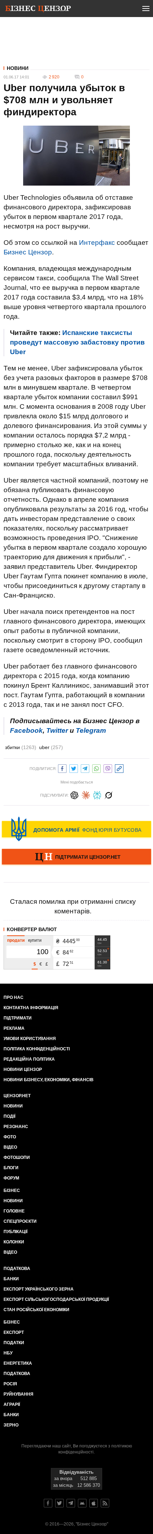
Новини (17, 68)
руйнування (18, 1394)
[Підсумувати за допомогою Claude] (85, 794)
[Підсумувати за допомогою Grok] (108, 794)
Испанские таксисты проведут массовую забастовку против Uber (77, 342)
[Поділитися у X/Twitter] (73, 768)
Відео (10, 1147)
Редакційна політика (29, 1059)
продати (16, 940)
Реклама (14, 1028)
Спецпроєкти (20, 1221)
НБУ (8, 1353)
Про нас (13, 997)
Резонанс (16, 1126)
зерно (11, 1425)
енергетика (18, 1363)
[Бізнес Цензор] (38, 10)
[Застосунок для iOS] (93, 1503)
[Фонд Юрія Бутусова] (76, 829)
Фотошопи (17, 1157)
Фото (10, 1136)
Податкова (17, 1268)
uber (51, 747)
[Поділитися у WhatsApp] (96, 768)
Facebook (26, 730)
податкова (17, 1373)
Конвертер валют (32, 929)
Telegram (91, 730)
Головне (14, 1211)
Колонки (14, 1241)
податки (14, 1342)
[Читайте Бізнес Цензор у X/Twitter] (59, 1503)
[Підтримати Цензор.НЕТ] (76, 857)
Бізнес (12, 1190)
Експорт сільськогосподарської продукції (56, 1299)
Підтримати (18, 1018)
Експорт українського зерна (39, 1289)
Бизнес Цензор (28, 252)
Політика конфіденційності (37, 1048)
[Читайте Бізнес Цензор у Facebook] (48, 1503)
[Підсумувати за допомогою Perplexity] (97, 794)
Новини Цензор (23, 1069)
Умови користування (30, 1038)
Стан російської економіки (36, 1309)
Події (9, 1116)
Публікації (15, 1231)
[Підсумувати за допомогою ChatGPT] (74, 794)
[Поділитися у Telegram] (85, 768)
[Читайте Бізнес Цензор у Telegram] (71, 1503)
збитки (20, 747)
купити (35, 940)
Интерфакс (97, 242)
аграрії (12, 1404)
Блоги (11, 1167)
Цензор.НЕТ (17, 1095)
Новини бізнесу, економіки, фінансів (49, 1079)
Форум (11, 1178)
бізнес (12, 1322)
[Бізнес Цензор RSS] (105, 1503)
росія (10, 1383)
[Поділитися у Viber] (108, 768)
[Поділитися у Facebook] (62, 768)
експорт (14, 1332)
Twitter (57, 730)
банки (11, 1278)
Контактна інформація (31, 1007)
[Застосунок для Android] (82, 1503)
